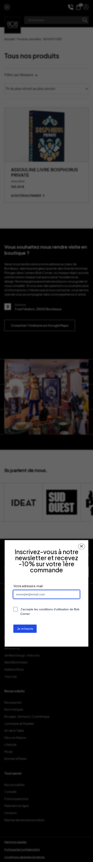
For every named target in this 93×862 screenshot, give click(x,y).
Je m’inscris (25, 628)
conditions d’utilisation (54, 609)
